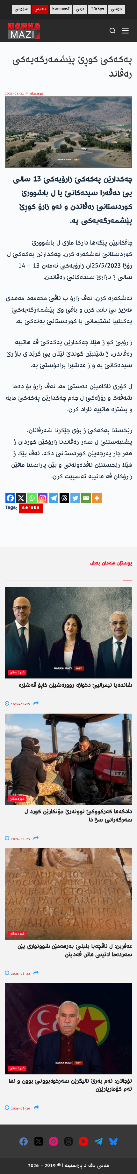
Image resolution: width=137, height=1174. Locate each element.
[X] (21, 498)
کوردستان (36, 93)
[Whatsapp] (32, 498)
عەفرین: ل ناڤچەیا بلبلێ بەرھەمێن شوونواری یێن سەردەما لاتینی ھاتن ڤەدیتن (75, 951)
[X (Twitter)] (38, 1141)
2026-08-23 (20, 704)
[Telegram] (53, 498)
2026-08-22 (20, 974)
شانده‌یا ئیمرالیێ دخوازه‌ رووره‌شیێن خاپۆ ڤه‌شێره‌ (75, 685)
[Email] (86, 498)
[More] (97, 498)
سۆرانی (21, 9)
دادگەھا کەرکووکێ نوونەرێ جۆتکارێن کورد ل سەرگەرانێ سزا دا (78, 816)
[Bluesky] (113, 1141)
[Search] (112, 31)
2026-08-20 (20, 1108)
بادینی (40, 9)
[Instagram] (42, 498)
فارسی (116, 9)
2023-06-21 (14, 93)
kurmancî (60, 9)
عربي (80, 9)
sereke (31, 508)
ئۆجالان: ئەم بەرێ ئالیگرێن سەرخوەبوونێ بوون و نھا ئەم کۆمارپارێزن (70, 1085)
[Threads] (64, 498)
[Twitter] (75, 498)
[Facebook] (10, 498)
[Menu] (125, 30)
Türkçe (98, 9)
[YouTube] (83, 1141)
